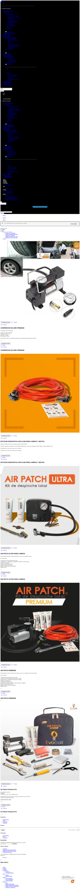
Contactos (7, 184)
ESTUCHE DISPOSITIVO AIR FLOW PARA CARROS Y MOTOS (22, 441)
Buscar (2, 213)
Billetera (7, 187)
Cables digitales (11, 24)
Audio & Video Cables (12, 25)
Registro (9, 98)
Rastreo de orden (9, 188)
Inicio (4, 179)
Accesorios (10, 48)
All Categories (6, 819)
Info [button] (4, 186)
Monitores (10, 42)
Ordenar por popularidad (10, 233)
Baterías (9, 26)
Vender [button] (4, 189)
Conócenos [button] (5, 183)
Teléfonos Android (11, 59)
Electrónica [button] (8, 13)
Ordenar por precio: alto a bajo (12, 237)
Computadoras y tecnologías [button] (10, 37)
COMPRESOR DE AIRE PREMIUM (12, 328)
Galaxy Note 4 (8, 63)
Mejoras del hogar (8, 84)
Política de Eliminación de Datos (12, 197)
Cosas (9, 73)
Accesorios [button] (8, 72)
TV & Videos (10, 15)
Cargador (10, 27)
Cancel (4, 238)
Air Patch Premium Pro (8, 789)
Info (4, 873)
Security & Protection (12, 46)
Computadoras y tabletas (13, 39)
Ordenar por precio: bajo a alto (12, 236)
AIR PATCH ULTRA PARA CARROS (12, 553)
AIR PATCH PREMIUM (8, 670)
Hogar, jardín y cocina (9, 34)
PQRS (4, 881)
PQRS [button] (4, 194)
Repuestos (5, 822)
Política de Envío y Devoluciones (12, 198)
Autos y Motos (7, 82)
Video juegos (10, 19)
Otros (9, 77)
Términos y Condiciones (10, 199)
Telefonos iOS (11, 58)
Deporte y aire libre (8, 55)
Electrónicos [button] (6, 11)
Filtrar (3, 830)
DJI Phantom (8, 28)
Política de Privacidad (10, 196)
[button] (4, 324)
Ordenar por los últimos (10, 235)
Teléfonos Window (12, 61)
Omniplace (2, 3)
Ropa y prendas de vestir (9, 32)
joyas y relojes (7, 36)
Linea (7, 65)
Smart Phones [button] (8, 57)
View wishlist (73, 223)
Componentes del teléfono (13, 79)
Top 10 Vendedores (9, 192)
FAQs (7, 195)
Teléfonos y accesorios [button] (9, 56)
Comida (4, 180)
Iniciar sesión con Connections (41, 206)
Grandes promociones (9, 10)
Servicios (5, 181)
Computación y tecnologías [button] (11, 38)
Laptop (9, 41)
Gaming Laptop (11, 47)
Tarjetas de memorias (12, 75)
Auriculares (10, 18)
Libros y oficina (7, 81)
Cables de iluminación (12, 74)
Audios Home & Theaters (13, 14)
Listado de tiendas (9, 193)
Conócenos (5, 870)
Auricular (7, 50)
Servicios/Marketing (9, 185)
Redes (9, 43)
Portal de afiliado (9, 190)
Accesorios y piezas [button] (9, 23)
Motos (4, 820)
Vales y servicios (7, 85)
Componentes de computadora (14, 45)
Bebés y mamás (7, 54)
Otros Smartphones (12, 62)
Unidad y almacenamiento (13, 44)
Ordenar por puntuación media (12, 234)
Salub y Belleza (7, 35)
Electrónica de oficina (12, 22)
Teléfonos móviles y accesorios (14, 17)
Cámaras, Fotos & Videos (13, 16)
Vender (4, 877)
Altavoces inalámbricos (12, 20)
